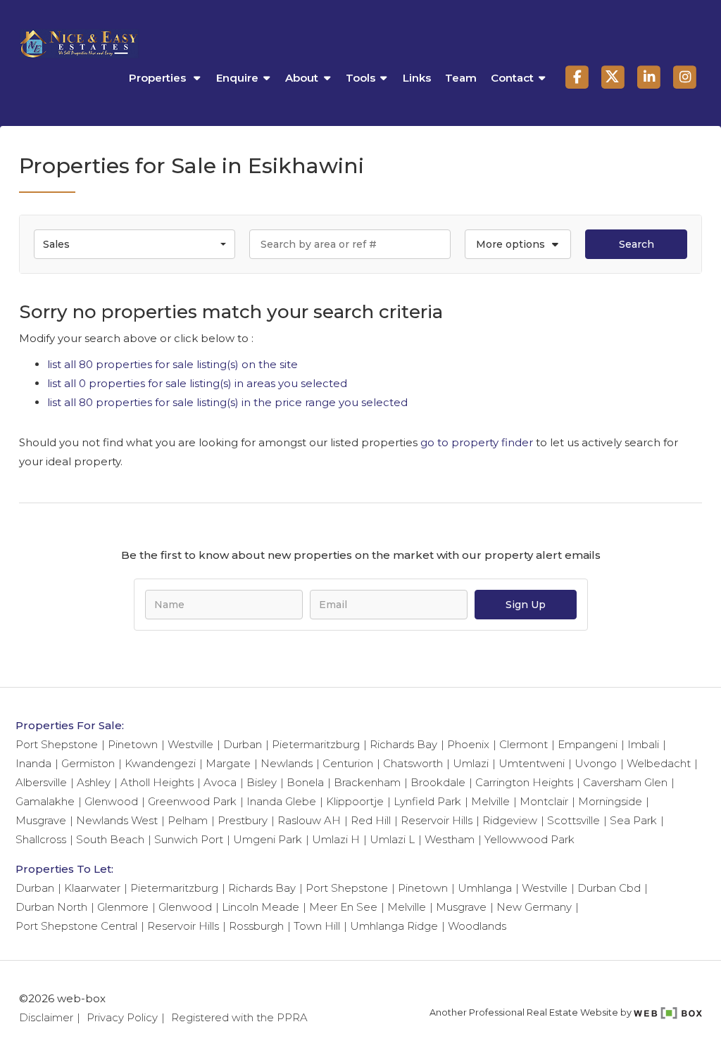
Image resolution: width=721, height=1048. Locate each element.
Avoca (220, 782)
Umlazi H (336, 839)
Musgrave (40, 820)
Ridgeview (509, 820)
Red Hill (371, 820)
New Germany (534, 907)
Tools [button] (360, 77)
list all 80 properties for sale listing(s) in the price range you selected (227, 402)
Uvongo (596, 763)
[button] (518, 244)
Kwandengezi (160, 763)
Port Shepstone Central (76, 926)
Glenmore (123, 907)
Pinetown (133, 744)
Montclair (544, 801)
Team (461, 77)
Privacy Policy (122, 1017)
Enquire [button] (237, 77)
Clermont (523, 744)
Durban (242, 744)
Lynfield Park (427, 801)
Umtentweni (532, 763)
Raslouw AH (309, 820)
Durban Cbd (609, 888)
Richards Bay (403, 744)
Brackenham (367, 782)
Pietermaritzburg (316, 744)
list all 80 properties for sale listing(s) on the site (172, 364)
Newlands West (117, 820)
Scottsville (573, 820)
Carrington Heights (524, 782)
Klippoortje (355, 801)
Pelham (188, 820)
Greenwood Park (192, 801)
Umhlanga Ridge (394, 926)
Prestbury (243, 820)
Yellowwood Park (529, 839)
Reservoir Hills (436, 820)
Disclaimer (46, 1017)
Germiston (88, 763)
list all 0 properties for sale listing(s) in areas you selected (197, 383)
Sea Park (633, 820)
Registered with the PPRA (239, 1017)
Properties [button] (159, 77)
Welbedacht (659, 763)
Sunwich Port (188, 839)
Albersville (41, 782)
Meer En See (343, 907)
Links (417, 77)
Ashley (94, 782)
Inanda (33, 763)
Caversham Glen (625, 782)
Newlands (287, 763)
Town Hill (317, 926)
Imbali (643, 744)
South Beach (110, 839)
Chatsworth (413, 763)
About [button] (301, 77)
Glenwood (111, 801)
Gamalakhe (45, 801)
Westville (190, 744)
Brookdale (437, 782)
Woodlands (477, 926)
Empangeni (587, 744)
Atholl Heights (157, 782)
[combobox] (134, 244)
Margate (228, 763)
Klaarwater (92, 888)
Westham (450, 839)
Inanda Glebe (281, 801)
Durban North (51, 907)
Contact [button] (512, 77)
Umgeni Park (267, 839)
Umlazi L (392, 839)
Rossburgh (256, 926)
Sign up (526, 604)
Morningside (610, 801)
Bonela (305, 782)
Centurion (347, 763)
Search (636, 244)
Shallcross (40, 839)
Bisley (261, 782)
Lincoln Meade (260, 907)
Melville (490, 801)
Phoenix (468, 744)
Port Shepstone (56, 744)
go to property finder (476, 442)
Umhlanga (485, 888)
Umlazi (471, 763)
